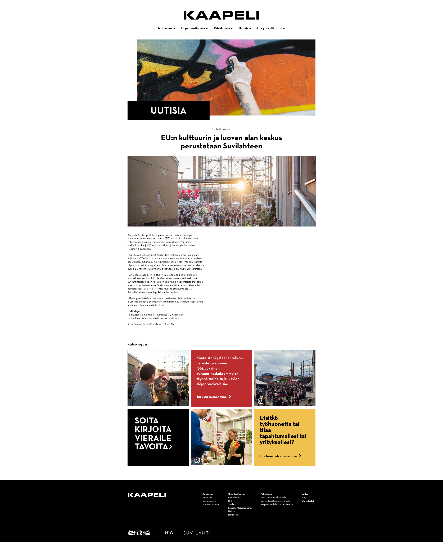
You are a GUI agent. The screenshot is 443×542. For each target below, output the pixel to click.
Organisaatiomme (193, 28)
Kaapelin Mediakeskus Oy (240, 508)
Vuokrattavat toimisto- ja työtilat (275, 501)
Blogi (304, 497)
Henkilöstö (233, 515)
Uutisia (243, 28)
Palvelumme (222, 28)
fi (281, 28)
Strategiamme (209, 501)
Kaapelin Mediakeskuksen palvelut (277, 504)
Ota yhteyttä (265, 28)
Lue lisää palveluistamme (278, 456)
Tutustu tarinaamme (211, 397)
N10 (230, 501)
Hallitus (231, 511)
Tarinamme (165, 28)
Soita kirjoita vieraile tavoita (153, 434)
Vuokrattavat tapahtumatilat (274, 497)
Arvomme (207, 497)
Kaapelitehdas (234, 497)
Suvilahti (232, 504)
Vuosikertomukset (211, 504)
